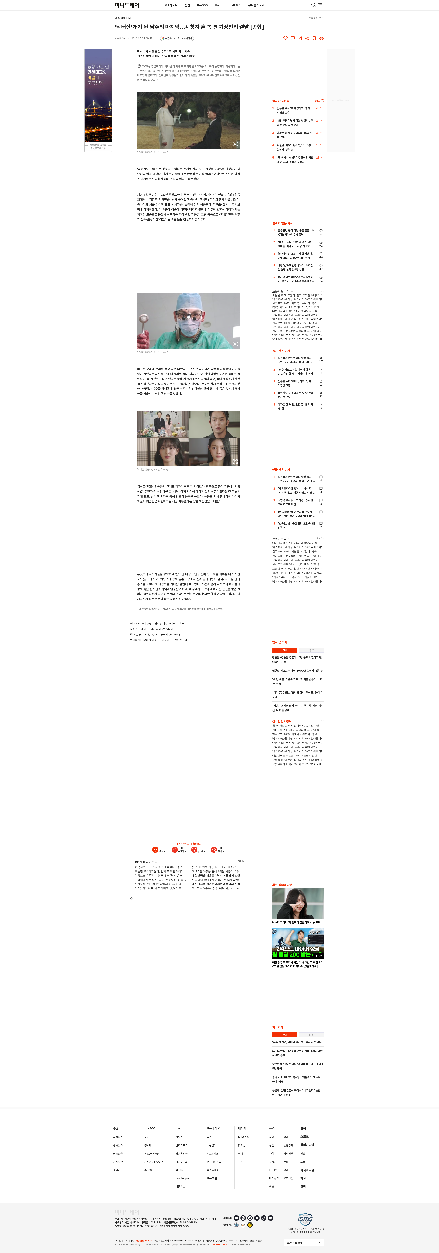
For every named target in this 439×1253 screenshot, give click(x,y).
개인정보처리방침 (144, 1240)
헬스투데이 (213, 1170)
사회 (271, 1153)
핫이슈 (241, 1145)
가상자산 (118, 1162)
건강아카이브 (214, 1162)
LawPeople (182, 1178)
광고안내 (199, 1240)
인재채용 (130, 1240)
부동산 (272, 1162)
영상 (302, 1153)
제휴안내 (210, 1240)
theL (218, 5)
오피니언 (288, 1178)
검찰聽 (179, 1170)
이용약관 (189, 1240)
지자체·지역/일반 (153, 1162)
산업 (271, 1145)
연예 (123, 18)
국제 (286, 1170)
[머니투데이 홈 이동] (127, 1212)
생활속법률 (182, 1153)
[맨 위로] (431, 1238)
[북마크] (314, 38)
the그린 (212, 1178)
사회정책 (288, 1153)
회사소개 (119, 1240)
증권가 (116, 1170)
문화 (286, 1162)
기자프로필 (307, 1170)
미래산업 (274, 1178)
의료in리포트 (214, 1153)
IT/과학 (273, 1170)
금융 (271, 1137)
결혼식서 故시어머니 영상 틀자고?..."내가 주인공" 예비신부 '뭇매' (295, 362)
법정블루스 (182, 1162)
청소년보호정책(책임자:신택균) (168, 1240)
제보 (303, 1178)
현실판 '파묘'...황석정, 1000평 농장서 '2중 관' (297, 670)
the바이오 (234, 5)
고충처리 (244, 1240)
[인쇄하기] (321, 38)
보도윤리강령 (256, 1240)
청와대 (148, 1145)
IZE (130, 18)
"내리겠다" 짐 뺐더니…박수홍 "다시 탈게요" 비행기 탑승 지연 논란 (296, 492)
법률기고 (180, 1186)
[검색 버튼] (313, 4)
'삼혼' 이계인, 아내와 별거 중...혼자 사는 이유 (296, 1042)
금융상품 (118, 1153)
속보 (271, 1186)
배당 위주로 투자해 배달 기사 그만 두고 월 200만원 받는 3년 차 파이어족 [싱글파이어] (297, 964)
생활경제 (288, 1145)
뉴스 (209, 1137)
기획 (240, 1162)
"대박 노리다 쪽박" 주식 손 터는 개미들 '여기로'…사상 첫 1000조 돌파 (296, 246)
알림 (303, 1186)
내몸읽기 (211, 1145)
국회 (146, 1137)
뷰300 (148, 1170)
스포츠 (304, 1136)
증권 (187, 5)
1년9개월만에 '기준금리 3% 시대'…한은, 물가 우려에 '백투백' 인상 (296, 516)
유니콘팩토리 (256, 5)
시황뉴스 (118, 1137)
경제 (286, 1137)
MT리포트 (171, 5)
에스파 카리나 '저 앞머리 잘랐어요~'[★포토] (297, 922)
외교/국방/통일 (152, 1153)
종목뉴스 (118, 1145)
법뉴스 (179, 1137)
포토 (302, 1162)
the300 (202, 5)
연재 (240, 1153)
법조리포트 (182, 1145)
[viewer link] (235, 144)
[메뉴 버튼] (320, 4)
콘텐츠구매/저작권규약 (227, 1240)
